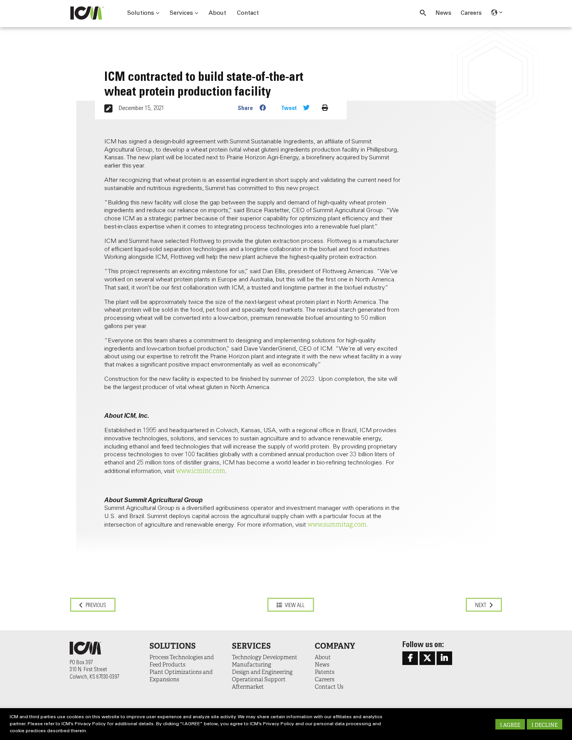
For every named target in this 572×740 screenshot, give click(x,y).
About (217, 13)
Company (335, 646)
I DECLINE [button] (545, 725)
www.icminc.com (200, 471)
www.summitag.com (337, 525)
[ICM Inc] (89, 13)
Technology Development (264, 657)
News (443, 13)
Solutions (140, 13)
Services (181, 13)
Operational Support (259, 679)
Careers (471, 13)
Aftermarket (248, 686)
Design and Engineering (262, 671)
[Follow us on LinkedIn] (444, 658)
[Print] (325, 108)
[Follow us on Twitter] (427, 658)
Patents (324, 671)
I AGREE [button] (510, 725)
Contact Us (329, 686)
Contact (248, 13)
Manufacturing (251, 664)
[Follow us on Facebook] (410, 658)
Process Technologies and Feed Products (181, 661)
